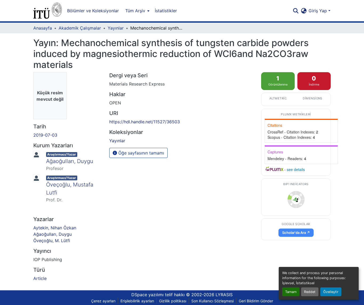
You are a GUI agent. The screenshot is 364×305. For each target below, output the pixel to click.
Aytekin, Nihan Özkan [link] (54, 227)
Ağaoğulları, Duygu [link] (69, 161)
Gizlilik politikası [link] (172, 301)
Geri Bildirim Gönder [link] (256, 301)
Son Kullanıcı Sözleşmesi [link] (212, 301)
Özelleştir (330, 292)
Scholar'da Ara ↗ (296, 232)
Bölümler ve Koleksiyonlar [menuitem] (93, 10)
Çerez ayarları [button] (103, 301)
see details (296, 169)
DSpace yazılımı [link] (147, 294)
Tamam (291, 292)
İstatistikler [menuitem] (166, 10)
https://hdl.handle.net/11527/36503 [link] (144, 121)
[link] (296, 199)
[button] (47, 11)
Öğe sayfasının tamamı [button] (140, 153)
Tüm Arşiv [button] (135, 10)
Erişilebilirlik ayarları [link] (137, 301)
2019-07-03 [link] (45, 135)
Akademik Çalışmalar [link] (80, 28)
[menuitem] (136, 10)
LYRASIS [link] (224, 294)
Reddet (310, 292)
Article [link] (40, 278)
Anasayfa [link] (42, 28)
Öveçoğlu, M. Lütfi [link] (51, 240)
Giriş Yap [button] (318, 10)
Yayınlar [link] (116, 28)
